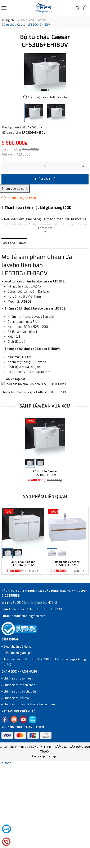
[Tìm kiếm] (78, 8)
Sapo (54, 756)
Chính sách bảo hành (18, 679)
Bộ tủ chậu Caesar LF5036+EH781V (22, 563)
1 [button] (44, 90)
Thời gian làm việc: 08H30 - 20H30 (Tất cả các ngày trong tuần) (45, 661)
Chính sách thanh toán (19, 685)
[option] (45, 73)
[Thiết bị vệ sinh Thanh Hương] (45, 8)
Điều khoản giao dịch (18, 653)
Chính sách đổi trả (16, 698)
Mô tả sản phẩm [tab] (14, 243)
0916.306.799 (52, 609)
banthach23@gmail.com (29, 616)
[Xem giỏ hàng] (85, 7)
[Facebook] (4, 719)
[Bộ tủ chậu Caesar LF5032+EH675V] (67, 527)
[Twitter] (14, 719)
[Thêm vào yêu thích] (18, 198)
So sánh (5, 763)
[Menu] (3, 8)
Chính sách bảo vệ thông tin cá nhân (29, 704)
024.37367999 (29, 609)
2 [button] (48, 90)
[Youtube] (23, 719)
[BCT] (19, 628)
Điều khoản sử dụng (17, 647)
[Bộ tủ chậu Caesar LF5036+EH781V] (23, 527)
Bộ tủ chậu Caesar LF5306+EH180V (45, 473)
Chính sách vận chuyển (20, 692)
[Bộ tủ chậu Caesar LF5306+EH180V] (45, 437)
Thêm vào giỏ (45, 179)
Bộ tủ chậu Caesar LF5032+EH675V (67, 563)
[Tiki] (32, 719)
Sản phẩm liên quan (45, 496)
